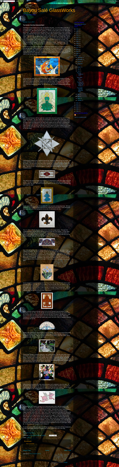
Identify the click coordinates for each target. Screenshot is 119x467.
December (80, 57)
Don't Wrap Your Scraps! (79, 79)
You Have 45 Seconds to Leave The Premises (80, 83)
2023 (77, 35)
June (78, 71)
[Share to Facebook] (54, 435)
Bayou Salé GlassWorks (49, 10)
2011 (77, 105)
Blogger (65, 462)
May (78, 94)
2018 (77, 45)
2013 (77, 55)
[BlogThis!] (51, 435)
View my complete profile (80, 117)
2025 (77, 31)
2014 (77, 53)
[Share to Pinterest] (56, 435)
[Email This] (50, 435)
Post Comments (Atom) (35, 453)
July (78, 69)
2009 (77, 109)
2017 (77, 47)
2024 (77, 33)
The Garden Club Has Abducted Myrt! (80, 89)
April (78, 96)
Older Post (67, 450)
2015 (77, 51)
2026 (77, 29)
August (79, 67)
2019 (77, 43)
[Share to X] (53, 435)
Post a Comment (30, 443)
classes (28, 437)
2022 (77, 37)
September (80, 63)
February (79, 100)
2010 (77, 107)
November (80, 59)
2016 (77, 49)
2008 (77, 111)
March (79, 98)
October (79, 61)
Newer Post (27, 450)
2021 (77, 39)
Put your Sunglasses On (80, 74)
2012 (77, 103)
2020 (77, 41)
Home (47, 450)
